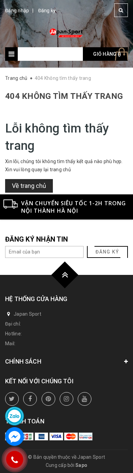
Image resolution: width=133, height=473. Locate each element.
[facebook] (30, 399)
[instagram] (66, 399)
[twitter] (12, 399)
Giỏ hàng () (107, 54)
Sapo (81, 465)
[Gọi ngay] (14, 459)
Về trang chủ (29, 185)
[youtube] (84, 399)
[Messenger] (14, 436)
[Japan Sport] (66, 32)
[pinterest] (48, 399)
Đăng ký (47, 10)
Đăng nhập (17, 10)
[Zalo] (14, 416)
